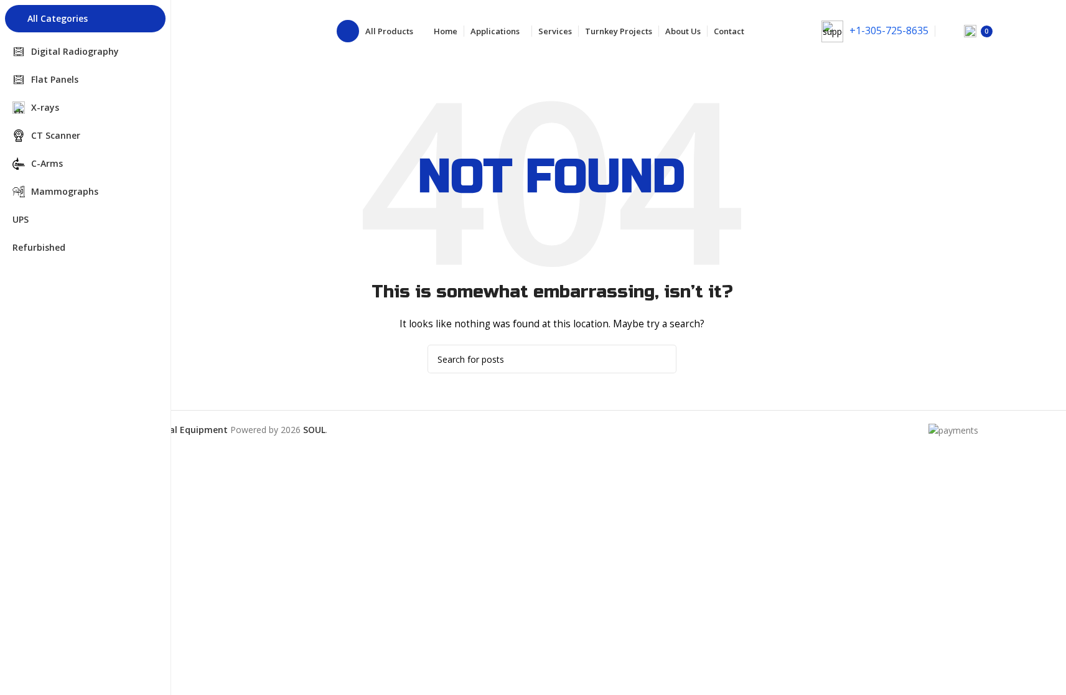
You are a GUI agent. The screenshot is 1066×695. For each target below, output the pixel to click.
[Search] (946, 31)
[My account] (1018, 31)
